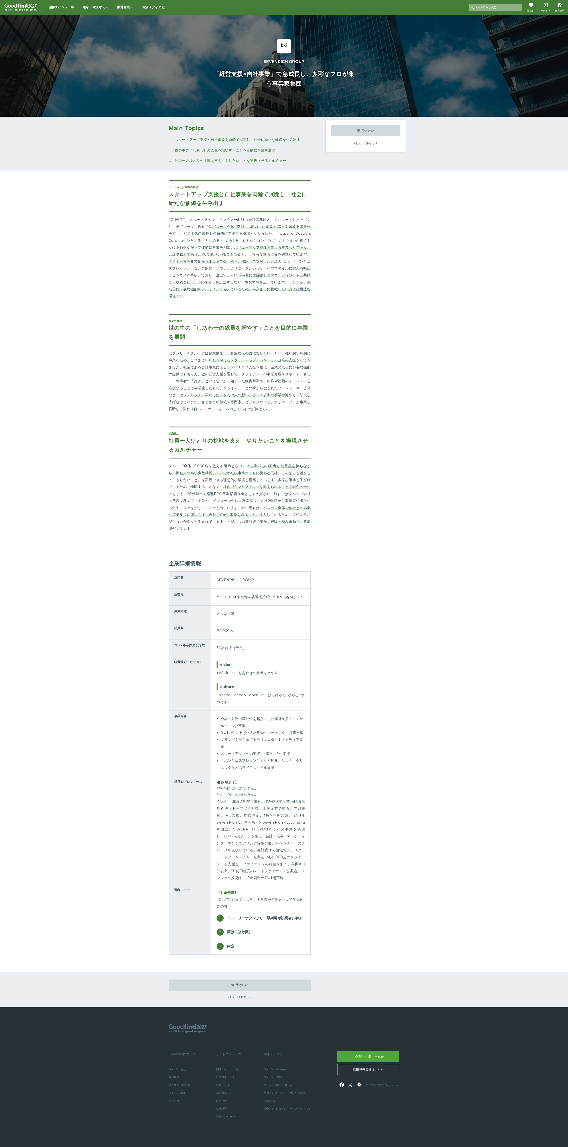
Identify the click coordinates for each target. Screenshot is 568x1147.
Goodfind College (275, 1069)
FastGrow (270, 1100)
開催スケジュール (61, 7)
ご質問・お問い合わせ (368, 1057)
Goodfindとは (177, 1069)
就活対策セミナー (227, 1077)
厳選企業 (221, 1100)
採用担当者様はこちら (368, 1070)
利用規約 (174, 1077)
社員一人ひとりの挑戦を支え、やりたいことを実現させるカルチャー (230, 161)
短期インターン (225, 1085)
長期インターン (225, 1116)
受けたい (368, 131)
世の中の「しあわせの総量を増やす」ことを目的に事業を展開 (225, 150)
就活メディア (151, 7)
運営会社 (174, 1100)
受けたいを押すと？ (365, 143)
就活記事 (221, 1108)
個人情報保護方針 (179, 1085)
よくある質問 (177, 1092)
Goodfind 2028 (273, 1077)
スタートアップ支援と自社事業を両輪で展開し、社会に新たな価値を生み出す (237, 140)
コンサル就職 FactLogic (278, 1085)
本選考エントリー (227, 1092)
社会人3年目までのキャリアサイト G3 (287, 1108)
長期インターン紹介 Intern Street (284, 1092)
